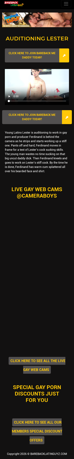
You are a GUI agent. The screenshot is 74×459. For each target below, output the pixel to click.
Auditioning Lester (37, 38)
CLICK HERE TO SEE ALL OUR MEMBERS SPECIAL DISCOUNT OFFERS (37, 431)
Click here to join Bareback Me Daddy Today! (32, 55)
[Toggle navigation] (66, 3)
